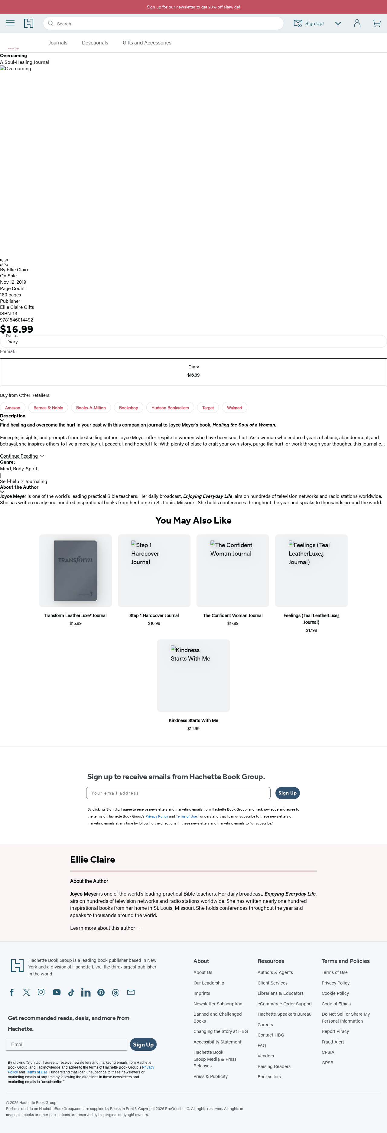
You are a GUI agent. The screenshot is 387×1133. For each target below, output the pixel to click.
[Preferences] (338, 23)
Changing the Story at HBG (221, 1031)
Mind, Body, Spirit (18, 468)
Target (208, 407)
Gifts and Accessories (147, 42)
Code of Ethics (336, 1003)
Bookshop (128, 407)
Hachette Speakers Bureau (284, 1014)
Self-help (9, 481)
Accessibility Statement (217, 1041)
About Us (203, 972)
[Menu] (10, 22)
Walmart (234, 407)
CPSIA (328, 1052)
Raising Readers (274, 1066)
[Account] (357, 23)
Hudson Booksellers (170, 407)
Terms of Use (335, 972)
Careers (265, 1024)
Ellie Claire (18, 269)
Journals (58, 42)
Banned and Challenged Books (218, 1017)
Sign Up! (314, 23)
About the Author (19, 487)
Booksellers (269, 1076)
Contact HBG (271, 1034)
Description (12, 416)
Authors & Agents (275, 972)
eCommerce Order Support (285, 1003)
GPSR (327, 1062)
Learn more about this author (103, 927)
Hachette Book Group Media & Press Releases (215, 1059)
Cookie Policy (335, 993)
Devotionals (95, 42)
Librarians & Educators (281, 993)
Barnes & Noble (48, 407)
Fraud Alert (333, 1041)
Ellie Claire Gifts (17, 306)
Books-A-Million (91, 407)
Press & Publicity (211, 1076)
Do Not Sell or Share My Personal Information (346, 1017)
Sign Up (287, 793)
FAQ (262, 1045)
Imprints (202, 993)
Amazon (12, 407)
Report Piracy (335, 1031)
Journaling (36, 481)
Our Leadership (209, 982)
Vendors (266, 1055)
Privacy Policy (336, 982)
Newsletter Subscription (218, 1003)
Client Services (273, 982)
